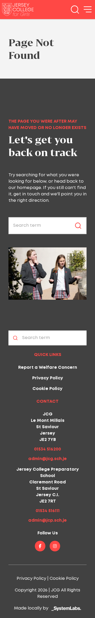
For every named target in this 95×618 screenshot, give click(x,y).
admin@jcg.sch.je (47, 459)
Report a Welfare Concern (47, 368)
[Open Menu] (87, 9)
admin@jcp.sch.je (47, 520)
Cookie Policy (47, 389)
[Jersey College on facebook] (40, 546)
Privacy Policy (47, 378)
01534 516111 (48, 511)
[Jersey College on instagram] (55, 546)
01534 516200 (47, 449)
